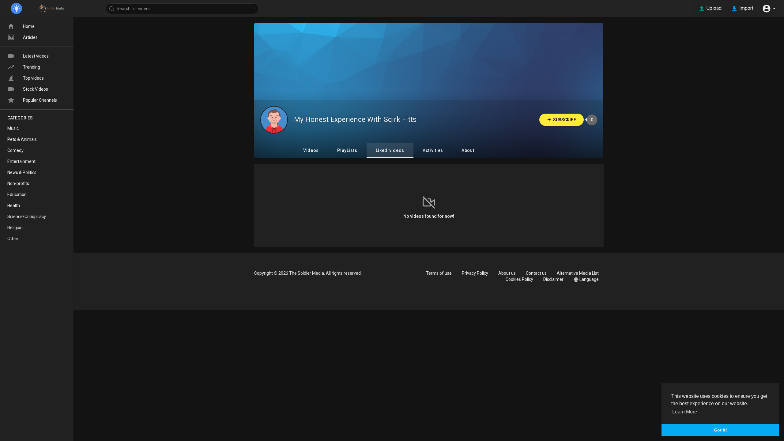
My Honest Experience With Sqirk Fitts (355, 119)
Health (13, 205)
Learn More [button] (684, 411)
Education (17, 194)
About (468, 150)
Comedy (15, 150)
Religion (15, 227)
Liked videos (390, 150)
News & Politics (21, 172)
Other (12, 238)
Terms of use (439, 273)
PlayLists (347, 150)
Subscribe (564, 119)
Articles (30, 37)
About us (507, 273)
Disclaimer (553, 279)
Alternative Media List (578, 273)
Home (29, 26)
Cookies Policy (519, 279)
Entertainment (21, 161)
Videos (311, 150)
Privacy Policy (475, 273)
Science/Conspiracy (26, 216)
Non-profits (18, 183)
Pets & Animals (22, 139)
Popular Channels (40, 100)
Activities (433, 150)
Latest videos (36, 56)
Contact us (536, 273)
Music (13, 128)
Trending (31, 67)
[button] (768, 8)
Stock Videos (35, 89)
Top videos (33, 78)
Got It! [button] (720, 430)
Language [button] (589, 279)
